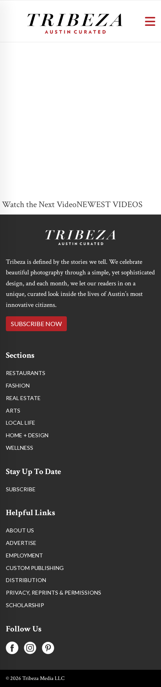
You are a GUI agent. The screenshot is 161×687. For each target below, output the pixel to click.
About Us (20, 530)
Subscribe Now (36, 323)
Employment (24, 555)
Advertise (21, 542)
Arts (13, 410)
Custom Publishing (35, 567)
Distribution (26, 580)
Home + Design (27, 435)
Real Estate (23, 398)
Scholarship (25, 605)
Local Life (20, 422)
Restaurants (25, 373)
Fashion (18, 385)
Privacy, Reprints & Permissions (53, 592)
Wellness (19, 447)
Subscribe (21, 489)
